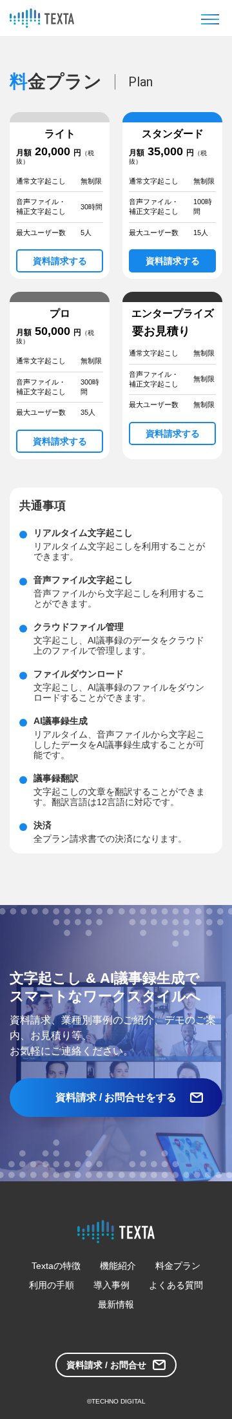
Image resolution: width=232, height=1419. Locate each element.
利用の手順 (51, 1285)
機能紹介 (118, 1266)
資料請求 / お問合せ (106, 1365)
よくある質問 (176, 1285)
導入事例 (111, 1285)
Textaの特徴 (56, 1266)
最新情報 (116, 1304)
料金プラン (177, 1266)
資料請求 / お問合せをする (116, 1097)
